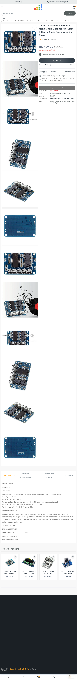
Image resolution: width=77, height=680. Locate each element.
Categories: (43, 99)
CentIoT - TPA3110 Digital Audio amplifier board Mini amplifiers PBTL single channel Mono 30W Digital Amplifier (29, 572)
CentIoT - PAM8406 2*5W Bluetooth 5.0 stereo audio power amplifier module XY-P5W (67, 572)
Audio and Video (68, 99)
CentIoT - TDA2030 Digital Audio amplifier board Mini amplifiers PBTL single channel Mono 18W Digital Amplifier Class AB (48, 572)
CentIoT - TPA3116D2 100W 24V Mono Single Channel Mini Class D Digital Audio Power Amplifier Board (10, 572)
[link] (15, 557)
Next (71, 568)
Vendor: (41, 96)
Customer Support (62, 2)
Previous (5, 568)
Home (3, 18)
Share (73, 65)
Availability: (43, 91)
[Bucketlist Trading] (38, 7)
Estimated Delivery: (48, 76)
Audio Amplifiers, (56, 99)
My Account (51, 2)
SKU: (40, 93)
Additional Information (25, 475)
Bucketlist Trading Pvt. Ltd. (20, 669)
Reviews (69, 475)
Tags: (41, 101)
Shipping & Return (49, 475)
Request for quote (57, 88)
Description (9, 475)
